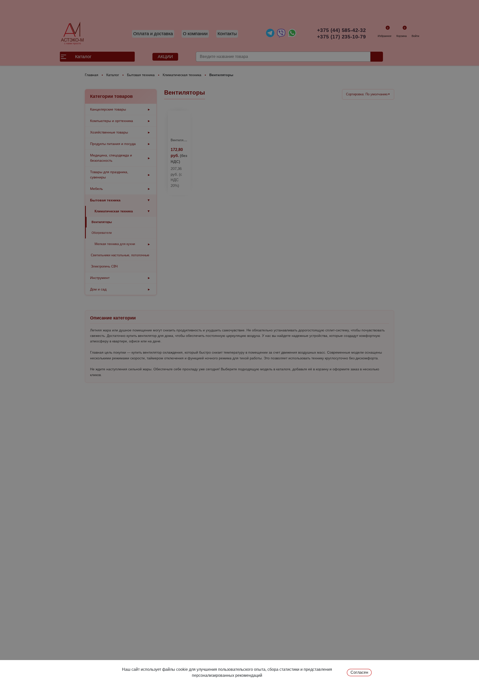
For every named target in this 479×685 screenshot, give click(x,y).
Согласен (359, 672)
